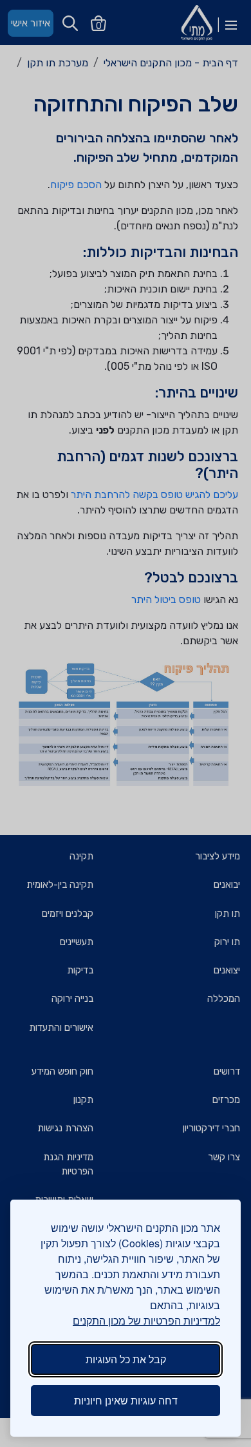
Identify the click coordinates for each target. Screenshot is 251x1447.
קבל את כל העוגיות (126, 1359)
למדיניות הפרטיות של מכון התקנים (146, 1320)
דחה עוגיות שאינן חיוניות (126, 1400)
